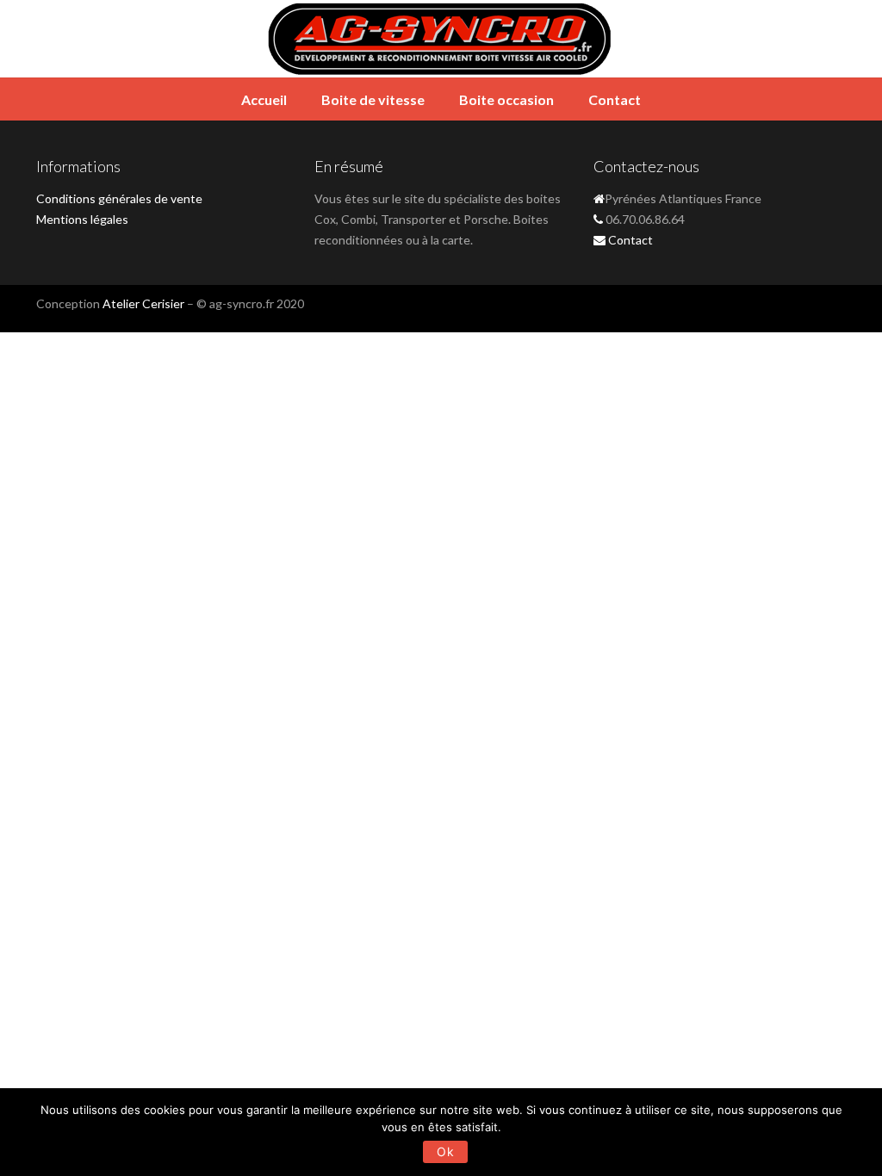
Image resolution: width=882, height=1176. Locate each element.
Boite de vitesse (373, 99)
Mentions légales (82, 219)
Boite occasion (506, 99)
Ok (445, 1151)
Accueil (264, 99)
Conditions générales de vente (119, 198)
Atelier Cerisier (143, 303)
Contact (614, 99)
